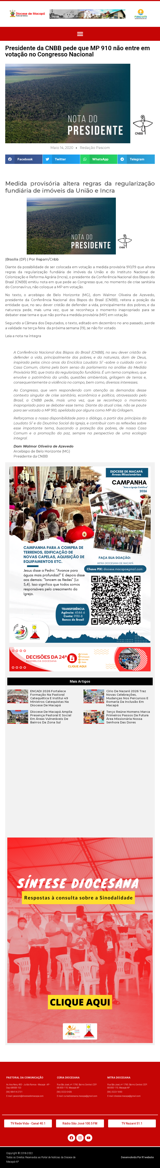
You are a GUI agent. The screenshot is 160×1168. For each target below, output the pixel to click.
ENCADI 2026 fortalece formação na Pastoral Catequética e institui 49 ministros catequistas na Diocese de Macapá (49, 698)
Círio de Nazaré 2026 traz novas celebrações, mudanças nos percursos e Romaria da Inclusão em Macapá (127, 698)
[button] (80, 34)
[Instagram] (80, 1138)
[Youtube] (88, 1138)
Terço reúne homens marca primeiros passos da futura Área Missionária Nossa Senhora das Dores (128, 717)
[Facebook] (71, 1138)
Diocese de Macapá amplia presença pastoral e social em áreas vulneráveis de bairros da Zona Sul (51, 717)
